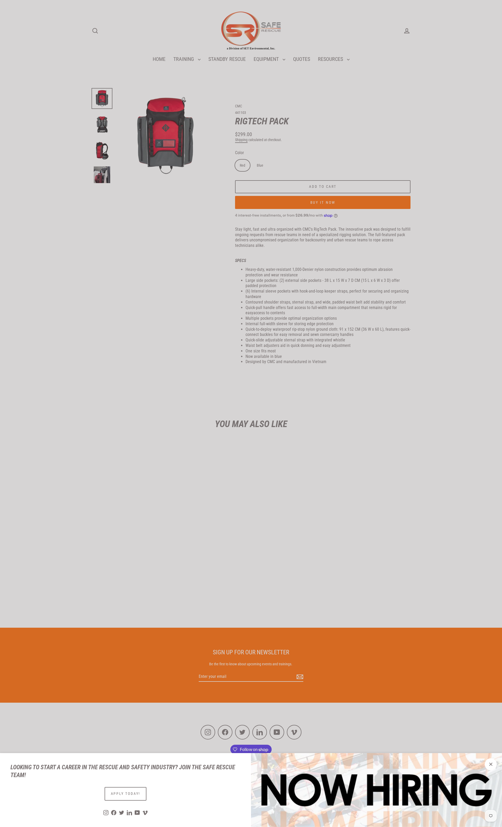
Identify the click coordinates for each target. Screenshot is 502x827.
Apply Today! (125, 793)
